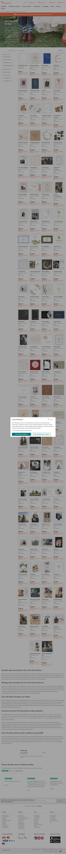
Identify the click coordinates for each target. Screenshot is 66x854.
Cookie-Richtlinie (16, 430)
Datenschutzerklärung (26, 430)
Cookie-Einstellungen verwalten (41, 434)
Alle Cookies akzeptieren (21, 434)
